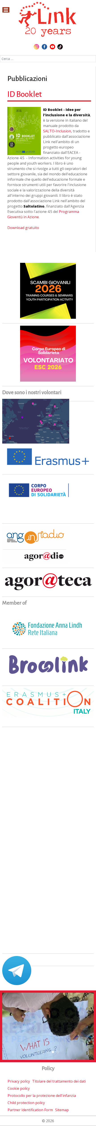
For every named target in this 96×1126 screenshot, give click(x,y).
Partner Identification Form (30, 1109)
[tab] (38, 1052)
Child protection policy (26, 1102)
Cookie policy (19, 1088)
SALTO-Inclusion (57, 131)
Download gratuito (23, 227)
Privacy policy (19, 1081)
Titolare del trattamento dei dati (59, 1081)
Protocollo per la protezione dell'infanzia (42, 1095)
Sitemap (62, 1109)
